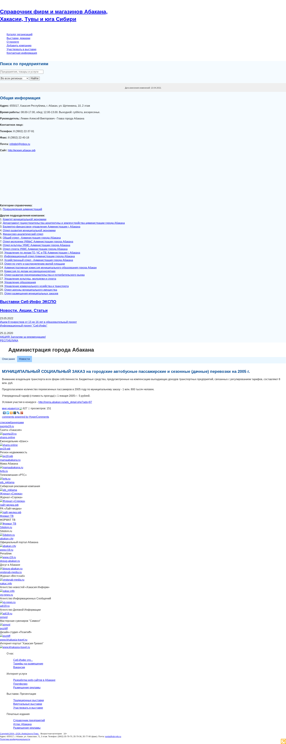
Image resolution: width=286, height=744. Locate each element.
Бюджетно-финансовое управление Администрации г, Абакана (41, 226)
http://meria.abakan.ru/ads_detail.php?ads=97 (65, 402)
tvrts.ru (4, 471)
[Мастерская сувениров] (5, 624)
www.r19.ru (6, 549)
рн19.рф (5, 448)
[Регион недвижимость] (6, 456)
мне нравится (11, 408)
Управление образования (20, 282)
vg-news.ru (6, 594)
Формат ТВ (7, 516)
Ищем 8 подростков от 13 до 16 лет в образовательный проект (38, 322)
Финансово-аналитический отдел (23, 234)
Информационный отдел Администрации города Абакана (39, 256)
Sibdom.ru (6, 527)
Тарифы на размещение (28, 663)
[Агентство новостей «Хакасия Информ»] (7, 591)
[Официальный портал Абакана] (8, 546)
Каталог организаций (19, 34)
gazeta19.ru (7, 426)
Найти (34, 78)
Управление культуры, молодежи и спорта (30, 278)
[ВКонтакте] (4, 413)
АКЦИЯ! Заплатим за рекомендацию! (23, 337)
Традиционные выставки (28, 700)
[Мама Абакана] (11, 467)
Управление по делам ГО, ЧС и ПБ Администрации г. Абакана (42, 252)
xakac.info (6, 583)
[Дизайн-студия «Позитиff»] (5, 636)
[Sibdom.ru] (7, 534)
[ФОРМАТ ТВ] (8, 523)
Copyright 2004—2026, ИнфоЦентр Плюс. (19, 734)
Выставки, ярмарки (18, 38)
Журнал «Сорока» (11, 493)
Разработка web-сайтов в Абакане (34, 680)
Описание (8, 359)
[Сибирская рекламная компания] (8, 489)
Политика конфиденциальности (15, 739)
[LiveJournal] (18, 413)
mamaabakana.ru (10, 460)
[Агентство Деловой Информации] (6, 613)
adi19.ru (5, 606)
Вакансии (19, 667)
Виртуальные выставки (27, 704)
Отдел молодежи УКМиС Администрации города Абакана (38, 241)
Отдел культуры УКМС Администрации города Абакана (36, 245)
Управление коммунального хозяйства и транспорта (36, 286)
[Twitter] (8, 413)
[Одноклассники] (11, 413)
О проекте (13, 41)
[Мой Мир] (15, 413)
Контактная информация (22, 53)
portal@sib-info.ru (113, 736)
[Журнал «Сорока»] (12, 501)
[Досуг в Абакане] (11, 568)
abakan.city (6, 538)
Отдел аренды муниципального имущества (30, 289)
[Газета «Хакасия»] (8, 433)
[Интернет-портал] (15, 647)
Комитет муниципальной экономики (24, 219)
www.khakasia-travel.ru (13, 639)
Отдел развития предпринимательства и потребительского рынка (44, 274)
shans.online (7, 437)
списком (5, 422)
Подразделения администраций (22, 209)
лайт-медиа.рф (9, 505)
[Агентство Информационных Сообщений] (8, 602)
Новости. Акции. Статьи (24, 310)
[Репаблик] (8, 557)
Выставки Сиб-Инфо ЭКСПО (28, 301)
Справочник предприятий (29, 720)
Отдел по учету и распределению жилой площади (34, 263)
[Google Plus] (22, 413)
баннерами (17, 422)
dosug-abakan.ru (10, 561)
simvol (4, 617)
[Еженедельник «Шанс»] (9, 444)
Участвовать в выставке (21, 49)
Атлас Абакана (22, 724)
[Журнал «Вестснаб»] (12, 579)
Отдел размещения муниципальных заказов (31, 293)
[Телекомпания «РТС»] (5, 478)
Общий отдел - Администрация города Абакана (32, 237)
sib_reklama (7, 482)
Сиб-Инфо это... (23, 660)
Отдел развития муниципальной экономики (29, 230)
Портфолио (20, 683)
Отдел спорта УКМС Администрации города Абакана (35, 249)
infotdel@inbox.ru (19, 144)
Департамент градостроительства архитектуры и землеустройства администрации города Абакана (64, 223)
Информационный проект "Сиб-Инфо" (23, 325)
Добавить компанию (19, 45)
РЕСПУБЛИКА (9, 340)
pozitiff (4, 628)
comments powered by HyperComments (25, 416)
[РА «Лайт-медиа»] (10, 512)
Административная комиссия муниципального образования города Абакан (50, 267)
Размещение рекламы (27, 687)
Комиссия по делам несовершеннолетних (29, 271)
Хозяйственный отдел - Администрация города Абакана (38, 260)
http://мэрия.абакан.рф (21, 150)
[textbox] (21, 72)
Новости (24, 359)
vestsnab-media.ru (11, 572)
